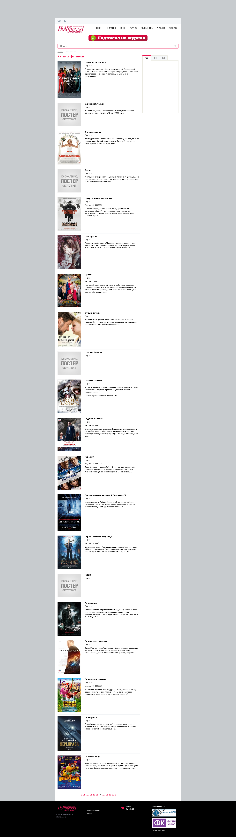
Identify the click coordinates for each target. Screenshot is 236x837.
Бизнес (123, 28)
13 (94, 795)
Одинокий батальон (94, 104)
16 (103, 795)
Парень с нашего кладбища (98, 537)
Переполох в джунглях (96, 679)
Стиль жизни (147, 28)
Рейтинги (161, 28)
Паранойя (89, 457)
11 (87, 795)
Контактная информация (93, 810)
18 (110, 795)
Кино (98, 28)
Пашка (88, 575)
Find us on (130, 808)
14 (97, 795)
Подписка (89, 814)
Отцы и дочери (92, 313)
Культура (173, 28)
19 (113, 795)
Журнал (134, 28)
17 (107, 795)
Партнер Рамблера (158, 830)
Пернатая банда (92, 756)
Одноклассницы (93, 132)
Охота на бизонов (93, 352)
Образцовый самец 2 (95, 62)
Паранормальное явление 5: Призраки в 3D (105, 495)
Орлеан (88, 275)
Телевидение (110, 28)
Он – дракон (91, 236)
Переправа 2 (91, 717)
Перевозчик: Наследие (96, 641)
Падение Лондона (94, 419)
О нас (88, 807)
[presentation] (147, 58)
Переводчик (91, 603)
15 (100, 795)
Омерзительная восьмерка (98, 198)
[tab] (146, 58)
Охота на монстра (93, 381)
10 (84, 795)
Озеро (88, 170)
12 (91, 795)
